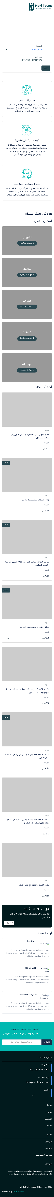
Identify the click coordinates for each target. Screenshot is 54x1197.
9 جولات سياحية (27, 338)
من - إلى (38, 57)
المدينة (39, 46)
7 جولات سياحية (27, 275)
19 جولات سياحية (27, 307)
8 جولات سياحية (27, 243)
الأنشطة (48, 1119)
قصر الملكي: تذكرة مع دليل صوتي (34, 885)
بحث (46, 68)
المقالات (48, 1126)
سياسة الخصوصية (43, 1155)
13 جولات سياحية (27, 370)
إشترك (47, 1042)
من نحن (48, 1142)
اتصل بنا (9, 923)
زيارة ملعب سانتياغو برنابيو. (35, 500)
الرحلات (49, 1113)
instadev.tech (18, 1192)
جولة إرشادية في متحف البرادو (35, 627)
